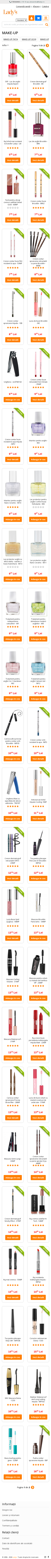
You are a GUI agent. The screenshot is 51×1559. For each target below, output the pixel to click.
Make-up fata (10, 39)
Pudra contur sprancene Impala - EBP (38, 1459)
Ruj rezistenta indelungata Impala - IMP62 (38, 1279)
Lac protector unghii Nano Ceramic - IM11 (38, 561)
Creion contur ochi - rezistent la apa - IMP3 (38, 741)
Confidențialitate (9, 1520)
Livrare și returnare (10, 1515)
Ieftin (4, 45)
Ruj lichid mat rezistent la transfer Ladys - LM (13, 142)
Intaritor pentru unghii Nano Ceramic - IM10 (13, 501)
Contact (5, 1538)
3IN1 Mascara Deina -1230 (13, 1399)
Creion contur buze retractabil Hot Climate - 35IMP (38, 382)
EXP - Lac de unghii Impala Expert (12, 83)
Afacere (36, 6)
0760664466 (15, 2)
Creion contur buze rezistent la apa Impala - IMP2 (13, 441)
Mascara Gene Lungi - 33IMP (12, 1160)
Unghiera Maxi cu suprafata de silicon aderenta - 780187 (13, 801)
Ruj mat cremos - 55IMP (12, 1280)
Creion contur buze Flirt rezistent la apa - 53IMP (12, 262)
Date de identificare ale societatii (17, 1543)
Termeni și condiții (10, 1525)
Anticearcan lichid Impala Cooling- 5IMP (38, 801)
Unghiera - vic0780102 (13, 382)
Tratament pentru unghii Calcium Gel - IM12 (38, 681)
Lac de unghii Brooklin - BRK (38, 142)
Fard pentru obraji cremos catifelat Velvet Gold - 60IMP (13, 202)
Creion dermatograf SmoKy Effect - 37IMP (13, 1220)
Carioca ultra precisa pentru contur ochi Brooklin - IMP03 (12, 741)
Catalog (45, 6)
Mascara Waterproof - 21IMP (13, 1040)
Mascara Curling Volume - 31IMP (12, 980)
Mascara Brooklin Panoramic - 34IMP (38, 920)
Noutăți (5, 1548)
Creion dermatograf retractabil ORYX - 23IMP (13, 860)
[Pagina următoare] (47, 45)
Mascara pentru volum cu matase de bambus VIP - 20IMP (38, 980)
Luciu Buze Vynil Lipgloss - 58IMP (12, 920)
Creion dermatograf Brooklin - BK (38, 83)
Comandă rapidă (23, 6)
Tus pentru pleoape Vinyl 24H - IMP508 (13, 1339)
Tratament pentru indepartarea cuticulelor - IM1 (13, 621)
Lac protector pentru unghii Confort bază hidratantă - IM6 (38, 501)
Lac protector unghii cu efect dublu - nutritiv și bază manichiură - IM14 (13, 561)
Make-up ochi (29, 39)
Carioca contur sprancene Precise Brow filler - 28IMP (12, 1100)
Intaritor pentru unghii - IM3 (38, 442)
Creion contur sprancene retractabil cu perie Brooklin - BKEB (38, 262)
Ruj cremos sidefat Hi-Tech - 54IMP (38, 1220)
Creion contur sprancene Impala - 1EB (12, 322)
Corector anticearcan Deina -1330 (38, 1339)
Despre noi (7, 1510)
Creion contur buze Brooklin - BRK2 (38, 202)
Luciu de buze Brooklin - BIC (38, 322)
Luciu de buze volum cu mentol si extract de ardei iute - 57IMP (38, 1100)
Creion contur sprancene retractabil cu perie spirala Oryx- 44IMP (38, 1160)
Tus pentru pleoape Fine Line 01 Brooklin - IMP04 (38, 860)
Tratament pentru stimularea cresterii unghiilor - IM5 (38, 621)
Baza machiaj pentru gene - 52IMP (13, 1459)
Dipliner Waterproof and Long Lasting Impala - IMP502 (38, 1399)
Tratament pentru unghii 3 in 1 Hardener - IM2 (12, 681)
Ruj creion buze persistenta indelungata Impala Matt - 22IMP (38, 1040)
